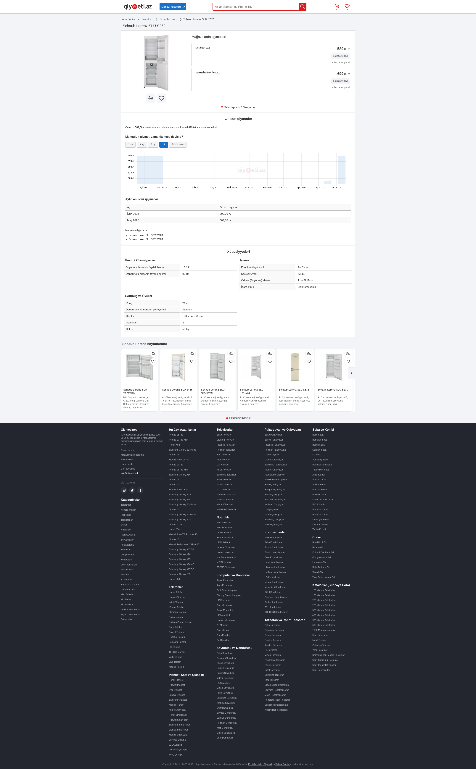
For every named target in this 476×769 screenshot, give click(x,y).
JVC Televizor (224, 454)
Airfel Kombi (318, 474)
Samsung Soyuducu (227, 698)
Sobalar (125, 574)
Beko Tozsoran (272, 625)
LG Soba (316, 454)
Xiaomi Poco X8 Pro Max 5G (183, 534)
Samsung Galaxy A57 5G (181, 549)
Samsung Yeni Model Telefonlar (328, 655)
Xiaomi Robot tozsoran (276, 710)
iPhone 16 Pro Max (178, 469)
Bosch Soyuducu (225, 663)
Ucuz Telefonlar (320, 635)
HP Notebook (223, 542)
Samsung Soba (320, 459)
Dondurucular (128, 589)
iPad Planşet (175, 690)
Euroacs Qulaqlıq (177, 740)
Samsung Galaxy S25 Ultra (182, 514)
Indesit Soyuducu (225, 678)
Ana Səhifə (128, 19)
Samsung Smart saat (179, 724)
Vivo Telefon (175, 662)
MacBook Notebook (227, 557)
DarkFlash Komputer (227, 590)
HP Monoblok (223, 615)
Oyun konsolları (129, 564)
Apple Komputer (225, 580)
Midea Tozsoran (273, 655)
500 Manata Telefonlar (323, 620)
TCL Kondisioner (273, 607)
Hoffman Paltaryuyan (275, 450)
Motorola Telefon (177, 612)
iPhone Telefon (176, 607)
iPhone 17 (174, 479)
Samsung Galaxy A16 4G (181, 564)
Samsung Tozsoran (274, 675)
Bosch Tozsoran (273, 635)
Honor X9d (174, 445)
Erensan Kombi (320, 509)
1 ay (130, 144)
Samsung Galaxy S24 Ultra (182, 504)
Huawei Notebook (226, 547)
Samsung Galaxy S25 (180, 494)
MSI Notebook (224, 562)
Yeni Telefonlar (319, 650)
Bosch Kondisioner (274, 547)
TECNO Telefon (177, 652)
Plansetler (126, 515)
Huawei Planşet (177, 685)
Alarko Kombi (319, 479)
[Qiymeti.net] (138, 8)
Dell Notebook (224, 532)
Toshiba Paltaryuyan (275, 474)
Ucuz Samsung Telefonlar (325, 660)
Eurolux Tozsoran (273, 640)
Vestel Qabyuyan (273, 524)
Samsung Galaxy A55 (180, 499)
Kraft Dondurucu (225, 728)
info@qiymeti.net (129, 473)
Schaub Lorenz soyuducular (144, 344)
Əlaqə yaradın (128, 450)
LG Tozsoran (271, 650)
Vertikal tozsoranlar (130, 609)
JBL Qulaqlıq (175, 745)
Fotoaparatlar (127, 545)
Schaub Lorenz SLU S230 (333, 389)
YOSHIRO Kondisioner (276, 612)
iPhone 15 (174, 509)
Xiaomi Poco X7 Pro (179, 459)
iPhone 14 (174, 484)
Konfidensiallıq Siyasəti (260, 764)
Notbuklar (126, 529)
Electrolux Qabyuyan (275, 499)
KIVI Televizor (223, 459)
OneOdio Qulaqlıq (178, 749)
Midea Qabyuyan (273, 514)
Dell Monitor (223, 640)
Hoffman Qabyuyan (274, 504)
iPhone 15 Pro (176, 524)
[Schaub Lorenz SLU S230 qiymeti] (334, 367)
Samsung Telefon (177, 642)
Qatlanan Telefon (321, 645)
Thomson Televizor (226, 494)
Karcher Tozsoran (273, 645)
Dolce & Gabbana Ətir (323, 552)
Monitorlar (126, 599)
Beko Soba (318, 434)
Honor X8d (174, 579)
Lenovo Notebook (226, 552)
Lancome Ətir (319, 562)
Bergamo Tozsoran (274, 630)
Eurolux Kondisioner (275, 552)
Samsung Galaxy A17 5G (181, 569)
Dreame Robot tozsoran (277, 685)
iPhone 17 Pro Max (178, 439)
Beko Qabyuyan (273, 484)
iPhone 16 (174, 539)
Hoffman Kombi (320, 514)
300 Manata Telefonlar (323, 610)
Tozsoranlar (127, 579)
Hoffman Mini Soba (322, 464)
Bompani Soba (319, 439)
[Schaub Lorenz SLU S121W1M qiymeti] (140, 367)
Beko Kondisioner (274, 542)
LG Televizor (223, 464)
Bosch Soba (318, 445)
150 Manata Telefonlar (323, 595)
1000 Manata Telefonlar (324, 630)
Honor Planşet (176, 680)
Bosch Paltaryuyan (274, 439)
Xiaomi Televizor (225, 504)
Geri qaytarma (128, 468)
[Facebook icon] (140, 490)
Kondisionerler (128, 510)
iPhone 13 (174, 454)
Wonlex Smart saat (178, 729)
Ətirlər (124, 524)
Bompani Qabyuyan (275, 489)
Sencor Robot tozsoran (276, 705)
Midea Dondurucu (226, 733)
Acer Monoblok (224, 605)
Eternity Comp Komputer (229, 595)
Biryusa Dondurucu (226, 713)
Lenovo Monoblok (226, 620)
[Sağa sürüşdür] (351, 372)
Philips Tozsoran (273, 665)
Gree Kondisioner (273, 557)
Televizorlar (127, 520)
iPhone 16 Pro (176, 434)
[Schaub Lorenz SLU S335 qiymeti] (295, 367)
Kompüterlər (127, 559)
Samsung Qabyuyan (275, 519)
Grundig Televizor (225, 439)
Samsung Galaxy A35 (180, 574)
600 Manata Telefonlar (323, 625)
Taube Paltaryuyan (274, 469)
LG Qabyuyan (272, 509)
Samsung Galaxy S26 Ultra (182, 450)
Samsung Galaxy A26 (180, 554)
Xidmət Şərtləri (282, 764)
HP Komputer (223, 600)
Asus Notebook (224, 527)
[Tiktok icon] (132, 490)
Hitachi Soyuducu (225, 673)
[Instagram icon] (124, 490)
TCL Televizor (224, 489)
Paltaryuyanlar (128, 534)
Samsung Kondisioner (276, 597)
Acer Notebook (224, 522)
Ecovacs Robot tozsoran (277, 690)
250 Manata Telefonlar (323, 605)
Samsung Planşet (178, 700)
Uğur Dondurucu (225, 737)
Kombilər (125, 549)
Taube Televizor (225, 484)
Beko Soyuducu (225, 653)
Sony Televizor (224, 479)
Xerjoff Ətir (317, 572)
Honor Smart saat (177, 715)
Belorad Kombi (319, 489)
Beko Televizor (224, 434)
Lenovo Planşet (177, 695)
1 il (163, 144)
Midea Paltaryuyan (274, 459)
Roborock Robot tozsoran (277, 700)
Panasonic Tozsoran (275, 660)
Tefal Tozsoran (272, 680)
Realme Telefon (177, 637)
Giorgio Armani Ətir (322, 557)
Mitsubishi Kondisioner (276, 587)
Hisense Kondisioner (275, 567)
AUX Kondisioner (273, 537)
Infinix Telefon (176, 602)
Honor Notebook (225, 537)
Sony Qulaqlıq (176, 754)
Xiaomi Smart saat (178, 734)
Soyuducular (127, 540)
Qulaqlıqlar (126, 619)
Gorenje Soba (319, 450)
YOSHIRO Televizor (227, 509)
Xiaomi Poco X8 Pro (179, 489)
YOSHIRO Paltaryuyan (276, 479)
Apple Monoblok (225, 610)
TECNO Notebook (226, 567)
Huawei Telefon (177, 597)
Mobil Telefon (319, 640)
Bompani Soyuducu (227, 658)
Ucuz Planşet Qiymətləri (324, 665)
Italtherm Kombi (320, 524)
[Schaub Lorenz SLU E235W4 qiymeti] (256, 367)
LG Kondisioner (272, 577)
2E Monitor (222, 625)
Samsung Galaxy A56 (180, 474)
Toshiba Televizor (225, 499)
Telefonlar (126, 505)
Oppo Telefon (175, 627)
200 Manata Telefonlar (323, 600)
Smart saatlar (127, 569)
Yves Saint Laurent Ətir (323, 577)
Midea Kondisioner (274, 582)
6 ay (153, 144)
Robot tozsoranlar (130, 584)
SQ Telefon (174, 647)
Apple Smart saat (177, 710)
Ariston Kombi (319, 484)
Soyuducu (147, 19)
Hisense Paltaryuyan (275, 445)
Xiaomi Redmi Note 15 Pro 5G (184, 544)
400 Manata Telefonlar (323, 615)
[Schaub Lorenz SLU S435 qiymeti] (178, 367)
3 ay (141, 144)
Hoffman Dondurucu (227, 723)
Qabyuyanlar (127, 554)
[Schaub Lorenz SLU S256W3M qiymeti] (217, 367)
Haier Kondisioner (274, 562)
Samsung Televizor (226, 474)
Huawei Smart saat (178, 720)
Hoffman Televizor (226, 450)
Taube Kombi (319, 529)
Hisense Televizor (226, 445)
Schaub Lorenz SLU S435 (177, 389)
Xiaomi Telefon (176, 667)
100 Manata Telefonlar (323, 590)
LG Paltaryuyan (272, 454)
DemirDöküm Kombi (322, 499)
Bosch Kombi (319, 494)
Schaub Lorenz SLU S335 (294, 389)
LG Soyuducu (223, 683)
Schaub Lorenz (169, 19)
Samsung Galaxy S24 (180, 519)
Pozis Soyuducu (225, 693)
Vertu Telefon (175, 657)
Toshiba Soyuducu (226, 703)
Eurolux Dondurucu (226, 718)
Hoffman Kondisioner (275, 572)
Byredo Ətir (318, 547)
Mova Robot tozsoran (275, 695)
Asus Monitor (223, 635)
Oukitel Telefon (176, 632)
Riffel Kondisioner (274, 592)
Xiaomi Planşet (176, 705)
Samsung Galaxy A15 (180, 559)
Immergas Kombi (320, 519)
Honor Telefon (176, 592)
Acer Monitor (223, 630)
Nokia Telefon (176, 617)
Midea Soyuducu (225, 688)
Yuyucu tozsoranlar (130, 614)
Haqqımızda (127, 464)
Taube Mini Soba (320, 469)
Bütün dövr (178, 144)
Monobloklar (127, 604)
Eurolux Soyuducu (226, 668)
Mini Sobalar (127, 594)
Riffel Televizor (224, 469)
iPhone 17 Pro (176, 464)
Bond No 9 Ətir (319, 542)
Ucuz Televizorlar (321, 670)
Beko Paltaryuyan (273, 434)
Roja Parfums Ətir (321, 567)
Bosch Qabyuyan (273, 494)
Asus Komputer (224, 585)
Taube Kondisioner (274, 602)
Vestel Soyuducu (225, 708)
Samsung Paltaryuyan (276, 464)
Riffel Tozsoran (272, 670)
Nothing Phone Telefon (180, 622)
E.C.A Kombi (318, 504)
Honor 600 (174, 529)
